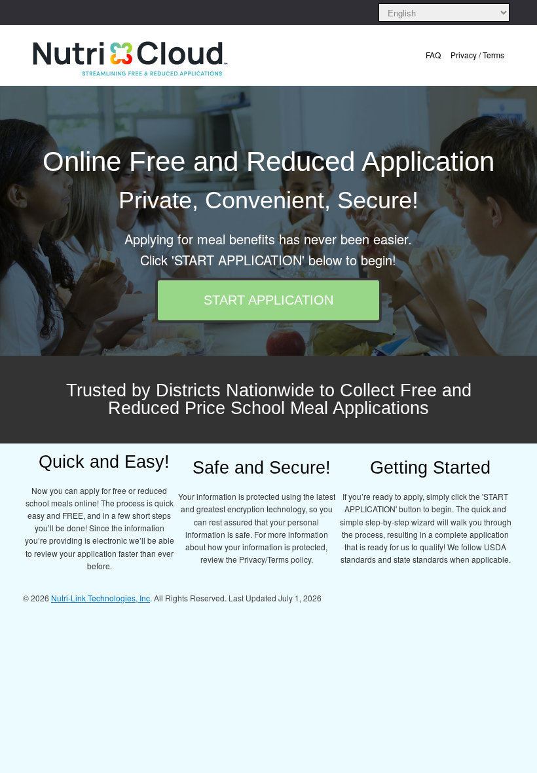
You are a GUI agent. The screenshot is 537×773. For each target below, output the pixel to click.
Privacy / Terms (477, 54)
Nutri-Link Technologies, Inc (100, 597)
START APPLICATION (268, 300)
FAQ (433, 54)
